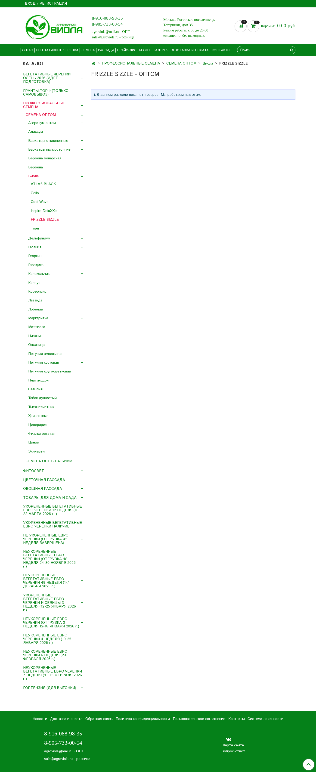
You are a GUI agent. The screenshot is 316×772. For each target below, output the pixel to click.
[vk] (228, 739)
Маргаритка (38, 318)
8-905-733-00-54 (107, 24)
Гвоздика (35, 265)
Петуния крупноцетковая (49, 371)
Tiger (35, 228)
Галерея (161, 50)
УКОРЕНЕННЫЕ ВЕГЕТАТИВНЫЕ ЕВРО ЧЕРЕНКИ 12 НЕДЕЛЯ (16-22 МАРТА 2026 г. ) (52, 510)
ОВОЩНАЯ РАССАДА (42, 488)
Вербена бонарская (44, 158)
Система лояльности (265, 719)
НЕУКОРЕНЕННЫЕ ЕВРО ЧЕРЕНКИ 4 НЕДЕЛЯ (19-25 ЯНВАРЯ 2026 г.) (47, 639)
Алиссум (35, 131)
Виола (208, 63)
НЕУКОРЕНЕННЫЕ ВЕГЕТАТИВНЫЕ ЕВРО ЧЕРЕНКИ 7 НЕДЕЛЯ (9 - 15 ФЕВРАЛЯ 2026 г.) (52, 673)
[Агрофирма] (52, 27)
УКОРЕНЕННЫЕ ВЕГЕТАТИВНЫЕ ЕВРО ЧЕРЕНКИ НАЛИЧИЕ (52, 524)
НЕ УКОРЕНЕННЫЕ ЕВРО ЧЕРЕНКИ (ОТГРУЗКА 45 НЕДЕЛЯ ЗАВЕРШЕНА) (45, 539)
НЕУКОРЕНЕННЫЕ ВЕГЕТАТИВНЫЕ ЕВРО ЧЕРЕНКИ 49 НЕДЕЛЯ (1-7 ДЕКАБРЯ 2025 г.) (46, 581)
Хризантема (38, 416)
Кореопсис (37, 291)
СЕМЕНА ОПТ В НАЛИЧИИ (49, 461)
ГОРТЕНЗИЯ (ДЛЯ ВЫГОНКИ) (49, 688)
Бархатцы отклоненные (48, 140)
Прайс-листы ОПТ (134, 50)
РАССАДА (106, 50)
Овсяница (36, 344)
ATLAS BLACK (43, 184)
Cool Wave (40, 202)
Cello (35, 193)
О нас (27, 50)
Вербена (35, 167)
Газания (34, 247)
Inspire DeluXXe (44, 211)
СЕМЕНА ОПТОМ (181, 63)
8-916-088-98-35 (107, 18)
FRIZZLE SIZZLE (45, 219)
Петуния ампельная (45, 354)
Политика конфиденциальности (143, 719)
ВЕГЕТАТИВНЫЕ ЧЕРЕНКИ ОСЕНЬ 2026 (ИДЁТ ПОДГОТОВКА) (47, 78)
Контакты (221, 50)
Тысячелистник (41, 407)
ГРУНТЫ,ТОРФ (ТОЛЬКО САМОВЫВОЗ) (45, 92)
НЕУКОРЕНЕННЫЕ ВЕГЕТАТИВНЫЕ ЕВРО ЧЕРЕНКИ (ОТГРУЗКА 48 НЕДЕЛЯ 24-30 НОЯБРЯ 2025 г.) (49, 559)
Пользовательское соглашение (199, 719)
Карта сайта (233, 745)
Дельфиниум (39, 238)
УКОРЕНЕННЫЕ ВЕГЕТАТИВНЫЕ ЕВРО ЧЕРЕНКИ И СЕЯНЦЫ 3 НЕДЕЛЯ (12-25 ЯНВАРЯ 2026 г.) (49, 603)
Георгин (34, 256)
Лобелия (35, 309)
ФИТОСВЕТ (33, 471)
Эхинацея (36, 451)
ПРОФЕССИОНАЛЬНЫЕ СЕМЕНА (131, 63)
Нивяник (35, 336)
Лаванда (35, 300)
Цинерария (37, 425)
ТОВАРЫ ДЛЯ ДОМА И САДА (50, 497)
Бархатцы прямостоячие (49, 149)
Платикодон (38, 380)
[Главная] (94, 64)
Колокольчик (39, 273)
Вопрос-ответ (233, 751)
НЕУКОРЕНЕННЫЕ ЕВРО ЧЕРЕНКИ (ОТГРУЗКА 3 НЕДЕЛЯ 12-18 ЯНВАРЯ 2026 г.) (51, 622)
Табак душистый (42, 398)
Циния (33, 442)
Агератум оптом (42, 123)
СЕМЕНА (88, 50)
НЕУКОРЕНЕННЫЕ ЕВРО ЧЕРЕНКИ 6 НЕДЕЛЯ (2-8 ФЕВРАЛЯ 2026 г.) (45, 655)
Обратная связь (99, 719)
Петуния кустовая (43, 362)
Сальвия (35, 389)
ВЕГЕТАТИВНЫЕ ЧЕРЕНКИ (57, 50)
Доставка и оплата (190, 50)
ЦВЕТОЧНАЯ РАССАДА (44, 480)
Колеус (34, 282)
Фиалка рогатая (41, 433)
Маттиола (36, 327)
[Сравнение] (241, 26)
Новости (40, 719)
